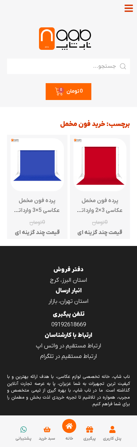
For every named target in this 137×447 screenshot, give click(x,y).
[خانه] (69, 426)
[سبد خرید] (47, 429)
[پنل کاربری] (112, 429)
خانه (69, 438)
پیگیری (89, 438)
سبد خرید (47, 438)
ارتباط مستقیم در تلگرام (68, 356)
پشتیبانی (23, 438)
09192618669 (68, 325)
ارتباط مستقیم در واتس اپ (68, 346)
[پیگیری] (89, 429)
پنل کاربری (112, 438)
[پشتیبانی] (23, 429)
